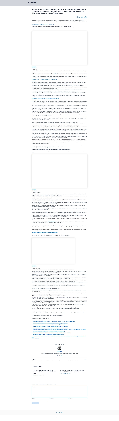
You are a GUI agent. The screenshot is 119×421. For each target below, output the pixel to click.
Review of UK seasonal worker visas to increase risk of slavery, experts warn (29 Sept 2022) (50, 323)
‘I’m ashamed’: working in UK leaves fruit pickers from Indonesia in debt (44, 79)
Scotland (55, 73)
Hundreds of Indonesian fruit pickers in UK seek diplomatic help (43, 24)
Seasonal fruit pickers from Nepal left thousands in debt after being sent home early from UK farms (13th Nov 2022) (54, 321)
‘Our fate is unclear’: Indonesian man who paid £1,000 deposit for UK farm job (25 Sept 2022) (50, 326)
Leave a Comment (63, 373)
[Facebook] (57, 355)
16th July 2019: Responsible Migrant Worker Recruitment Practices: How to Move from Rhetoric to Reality (45, 372)
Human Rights (68, 373)
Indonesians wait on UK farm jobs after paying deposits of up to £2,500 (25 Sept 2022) (49, 324)
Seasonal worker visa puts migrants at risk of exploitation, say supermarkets (45, 98)
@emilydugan (34, 67)
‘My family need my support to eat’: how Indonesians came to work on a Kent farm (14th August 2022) (51, 332)
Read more (33, 99)
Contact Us (58, 412)
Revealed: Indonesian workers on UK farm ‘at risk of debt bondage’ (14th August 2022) (49, 331)
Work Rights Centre (51, 221)
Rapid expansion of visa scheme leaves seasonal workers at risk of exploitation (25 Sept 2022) (50, 328)
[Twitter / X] (59, 355)
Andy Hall (32, 2)
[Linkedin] (61, 355)
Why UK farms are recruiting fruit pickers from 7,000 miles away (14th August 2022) (48, 334)
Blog (62, 412)
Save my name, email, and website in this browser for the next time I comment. (45, 400)
